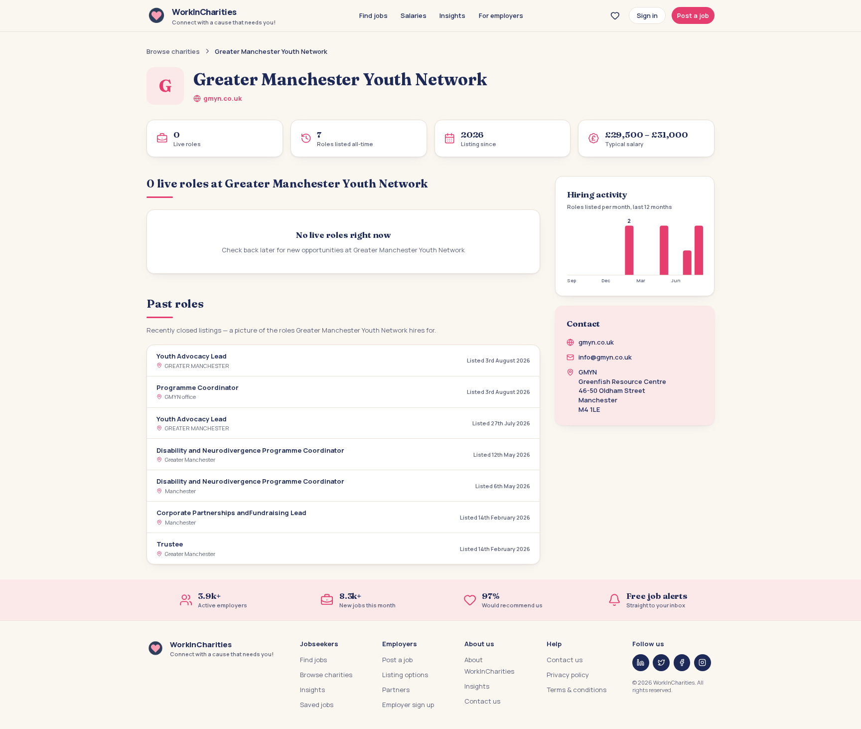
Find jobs (373, 15)
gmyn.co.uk (222, 98)
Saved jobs (316, 704)
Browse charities (173, 51)
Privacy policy (568, 674)
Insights (452, 15)
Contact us (482, 701)
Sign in (647, 15)
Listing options (405, 674)
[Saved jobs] (614, 15)
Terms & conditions (576, 689)
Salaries (414, 15)
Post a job (693, 15)
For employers (501, 15)
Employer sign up (408, 704)
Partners (396, 689)
